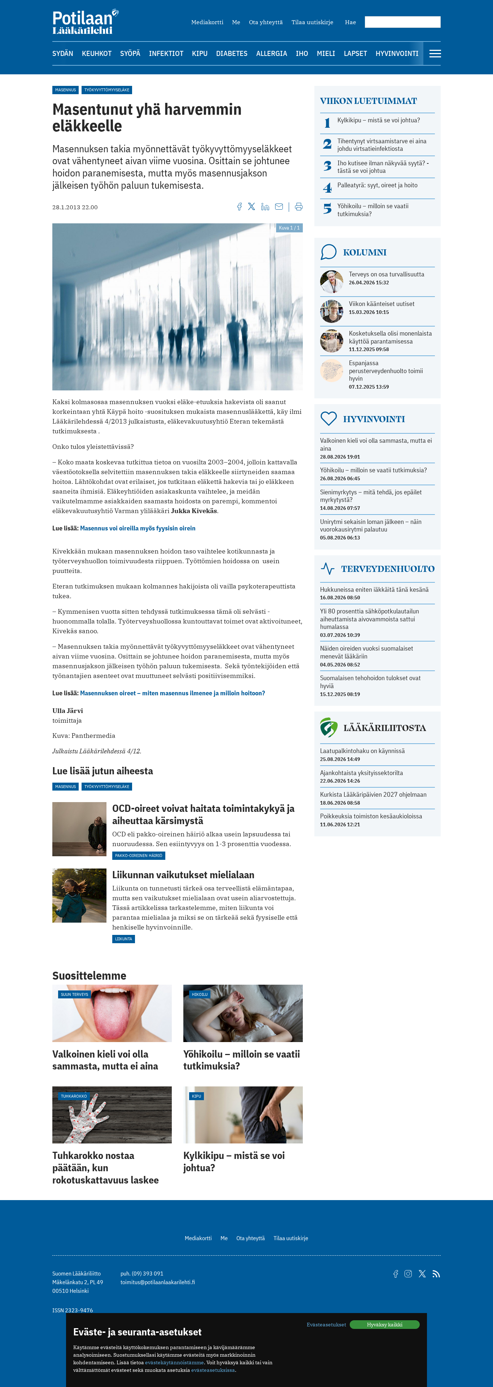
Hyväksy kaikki (384, 1324)
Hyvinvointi (397, 53)
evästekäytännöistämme (174, 1362)
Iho (302, 53)
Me (236, 22)
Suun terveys (74, 994)
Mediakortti (207, 22)
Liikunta (123, 938)
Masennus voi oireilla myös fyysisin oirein (138, 528)
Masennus (65, 89)
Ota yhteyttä (266, 22)
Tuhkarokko (74, 1096)
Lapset (355, 53)
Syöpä (130, 53)
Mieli (326, 53)
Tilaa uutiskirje (312, 22)
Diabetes (232, 53)
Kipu (200, 53)
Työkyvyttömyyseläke (106, 89)
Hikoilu (200, 994)
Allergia (271, 53)
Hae (350, 22)
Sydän (62, 53)
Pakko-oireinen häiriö (138, 855)
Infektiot (166, 53)
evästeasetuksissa (213, 1370)
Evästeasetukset (326, 1324)
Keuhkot (97, 53)
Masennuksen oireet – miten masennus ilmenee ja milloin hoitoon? (172, 693)
